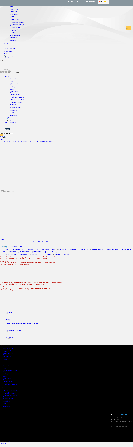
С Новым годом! (9, 337)
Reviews (25, 45)
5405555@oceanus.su (120, 429)
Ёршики (5, 403)
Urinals (12, 8)
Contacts (9, 54)
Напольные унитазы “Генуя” (18, 249)
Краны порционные (15, 35)
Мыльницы (13, 40)
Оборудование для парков (17, 24)
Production (19, 45)
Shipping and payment (9, 48)
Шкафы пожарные (15, 21)
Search (1, 135)
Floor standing (19, 248)
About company (12, 45)
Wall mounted (9, 248)
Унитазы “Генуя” (14, 9)
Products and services (8, 348)
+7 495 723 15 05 (123, 415)
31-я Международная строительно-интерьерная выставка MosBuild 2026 (22, 323)
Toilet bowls (13, 78)
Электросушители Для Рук (17, 26)
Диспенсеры (13, 30)
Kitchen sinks (13, 42)
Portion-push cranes (24, 254)
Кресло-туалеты (48, 252)
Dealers (6, 50)
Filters (1, 139)
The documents (8, 51)
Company (6, 43)
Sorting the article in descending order (43, 141)
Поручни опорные (10, 252)
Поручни (12, 32)
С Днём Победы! (8, 319)
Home (1, 138)
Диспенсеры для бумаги (16, 29)
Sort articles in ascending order (27, 141)
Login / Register (7, 57)
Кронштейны (66, 254)
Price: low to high (6, 141)
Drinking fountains (14, 19)
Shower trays (13, 11)
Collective (44, 248)
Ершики (12, 38)
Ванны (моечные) (14, 17)
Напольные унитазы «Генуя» (10, 370)
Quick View (2, 239)
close (1, 63)
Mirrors (12, 16)
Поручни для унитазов (23, 252)
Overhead (27, 248)
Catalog (7, 76)
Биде (11, 13)
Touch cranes (13, 37)
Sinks (11, 6)
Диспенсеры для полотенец (39, 251)
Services (11, 46)
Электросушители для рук (10, 390)
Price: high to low (15, 141)
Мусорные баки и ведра (16, 34)
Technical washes (14, 14)
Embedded (35, 248)
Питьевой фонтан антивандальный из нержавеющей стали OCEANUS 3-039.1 (24, 242)
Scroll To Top (3, 443)
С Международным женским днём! (13, 330)
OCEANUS (9, 441)
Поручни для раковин (36, 252)
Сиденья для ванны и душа (62, 252)
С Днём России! (9, 312)
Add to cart (127, 27)
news (6, 127)
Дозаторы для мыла (15, 27)
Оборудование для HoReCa (17, 22)
